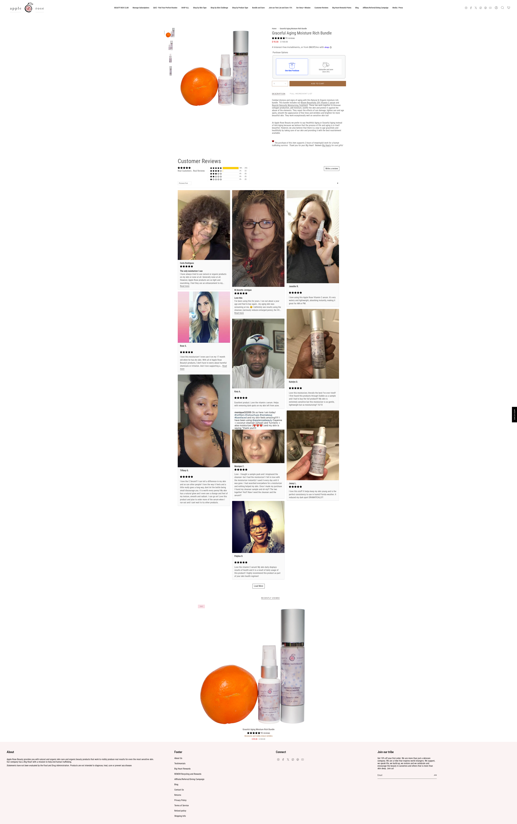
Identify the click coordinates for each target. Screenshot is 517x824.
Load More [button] (258, 586)
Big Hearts (326, 145)
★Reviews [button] (514, 414)
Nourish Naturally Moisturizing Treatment (290, 105)
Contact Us (179, 789)
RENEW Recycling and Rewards (187, 774)
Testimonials (179, 763)
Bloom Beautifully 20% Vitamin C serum (318, 102)
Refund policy (180, 810)
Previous (178, 67)
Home (274, 28)
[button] (200, 8)
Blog (176, 784)
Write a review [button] (331, 168)
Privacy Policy (180, 800)
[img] (204, 266)
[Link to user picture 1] (204, 225)
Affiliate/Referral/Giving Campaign (189, 779)
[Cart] (509, 7)
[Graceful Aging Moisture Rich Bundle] (258, 665)
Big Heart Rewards (182, 768)
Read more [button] (184, 286)
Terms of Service (181, 805)
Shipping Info (180, 816)
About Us (178, 758)
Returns (177, 795)
